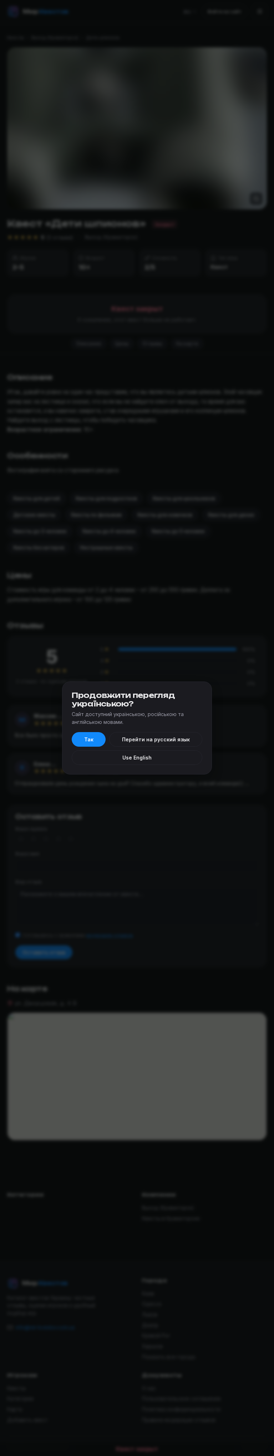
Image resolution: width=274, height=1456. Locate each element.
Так (88, 739)
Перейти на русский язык (156, 739)
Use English (137, 758)
